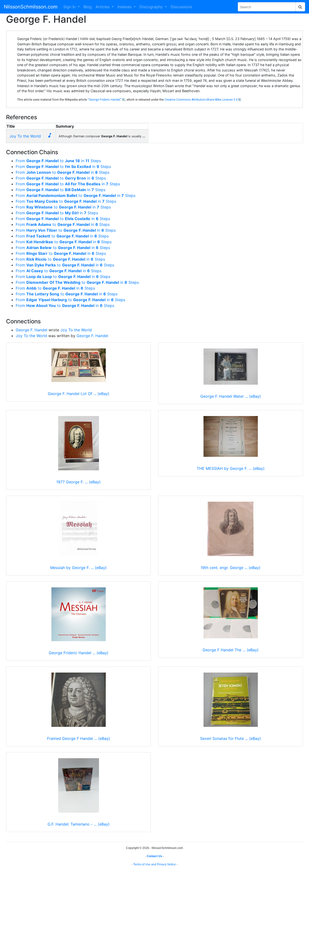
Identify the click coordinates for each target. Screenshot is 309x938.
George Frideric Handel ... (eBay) (78, 652)
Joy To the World (25, 136)
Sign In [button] (70, 6)
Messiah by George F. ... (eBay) (78, 567)
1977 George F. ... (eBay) (78, 481)
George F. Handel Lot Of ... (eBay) (78, 393)
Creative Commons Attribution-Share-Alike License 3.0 (201, 99)
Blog (88, 6)
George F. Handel (31, 329)
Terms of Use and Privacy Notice (154, 864)
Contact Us (154, 856)
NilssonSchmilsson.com (30, 7)
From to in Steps (58, 160)
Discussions (181, 6)
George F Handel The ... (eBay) (231, 649)
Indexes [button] (125, 6)
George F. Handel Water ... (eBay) (230, 396)
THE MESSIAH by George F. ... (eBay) (231, 468)
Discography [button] (152, 6)
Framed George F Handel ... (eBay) (78, 738)
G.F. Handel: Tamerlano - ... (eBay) (79, 824)
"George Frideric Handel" (104, 99)
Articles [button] (103, 6)
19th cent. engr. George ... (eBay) (230, 567)
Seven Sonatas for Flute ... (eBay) (230, 738)
